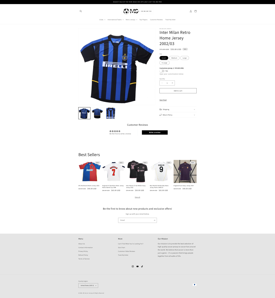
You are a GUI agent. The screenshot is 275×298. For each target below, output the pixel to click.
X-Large (164, 63)
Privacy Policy (83, 251)
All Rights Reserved (98, 293)
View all (137, 197)
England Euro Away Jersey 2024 (183, 186)
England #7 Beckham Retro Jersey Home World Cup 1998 (113, 186)
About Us (81, 244)
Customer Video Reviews (126, 251)
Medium (174, 58)
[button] (80, 11)
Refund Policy (83, 255)
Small (164, 58)
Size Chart (163, 100)
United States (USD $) (87, 285)
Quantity (162, 79)
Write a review (154, 132)
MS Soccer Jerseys (88, 293)
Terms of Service (84, 259)
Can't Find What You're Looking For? (130, 244)
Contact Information (85, 247)
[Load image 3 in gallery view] (110, 113)
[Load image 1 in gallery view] (84, 113)
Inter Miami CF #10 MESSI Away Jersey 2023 (136, 186)
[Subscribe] (154, 220)
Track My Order (123, 255)
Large (185, 58)
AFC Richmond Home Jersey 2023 (88, 186)
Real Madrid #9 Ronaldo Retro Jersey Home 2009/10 (159, 186)
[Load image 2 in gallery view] (97, 113)
